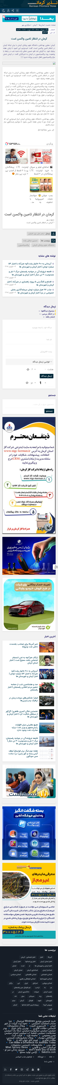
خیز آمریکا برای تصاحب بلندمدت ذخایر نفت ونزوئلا (24, 645)
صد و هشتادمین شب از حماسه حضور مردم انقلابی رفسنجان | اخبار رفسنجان (23, 687)
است (22, 966)
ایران (26, 983)
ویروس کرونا (47, 1005)
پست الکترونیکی (46, 352)
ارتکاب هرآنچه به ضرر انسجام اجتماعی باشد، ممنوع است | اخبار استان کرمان (24, 660)
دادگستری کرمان (23, 992)
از (29, 966)
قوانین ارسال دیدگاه (41, 362)
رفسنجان (49, 996)
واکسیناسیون (23, 245)
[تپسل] (3, 16)
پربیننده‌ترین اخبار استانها (30, 1005)
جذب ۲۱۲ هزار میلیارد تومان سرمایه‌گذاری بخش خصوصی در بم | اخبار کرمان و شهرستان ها (32, 291)
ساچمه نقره (31, 1035)
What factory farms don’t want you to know (31, 1049)
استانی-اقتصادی (30, 974)
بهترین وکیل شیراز (20, 1028)
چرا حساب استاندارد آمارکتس (32, 1022)
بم (51, 987)
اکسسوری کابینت (37, 1026)
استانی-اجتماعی (46, 974)
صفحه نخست (50, 25)
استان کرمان (18, 970)
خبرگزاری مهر (26, 25)
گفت (50, 1009)
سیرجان (31, 996)
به (45, 987)
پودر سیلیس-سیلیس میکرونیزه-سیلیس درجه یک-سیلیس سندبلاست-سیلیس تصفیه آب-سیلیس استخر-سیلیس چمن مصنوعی (29, 1031)
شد (15, 996)
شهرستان (49, 1000)
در (13, 992)
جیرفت (36, 992)
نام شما (49, 339)
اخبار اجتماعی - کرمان (28, 957)
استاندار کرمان (47, 970)
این (18, 983)
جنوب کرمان (48, 992)
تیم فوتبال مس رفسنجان (22, 987)
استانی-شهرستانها (46, 979)
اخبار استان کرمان (46, 961)
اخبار (41, 957)
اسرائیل (35, 983)
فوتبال (31, 1000)
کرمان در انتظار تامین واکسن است (29, 39)
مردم (13, 1000)
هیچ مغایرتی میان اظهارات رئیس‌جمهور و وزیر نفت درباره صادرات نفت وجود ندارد (25, 727)
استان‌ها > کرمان (39, 25)
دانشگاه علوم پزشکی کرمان (43, 245)
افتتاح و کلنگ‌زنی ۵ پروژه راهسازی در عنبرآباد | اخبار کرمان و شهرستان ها (30, 283)
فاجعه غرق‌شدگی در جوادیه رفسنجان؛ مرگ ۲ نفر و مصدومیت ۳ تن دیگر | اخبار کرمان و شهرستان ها (31, 273)
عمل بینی (51, 1045)
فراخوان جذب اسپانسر (24, 1056)
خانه (50, 1056)
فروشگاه (40, 1056)
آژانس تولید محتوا (28, 1052)
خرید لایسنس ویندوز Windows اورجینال (35, 1021)
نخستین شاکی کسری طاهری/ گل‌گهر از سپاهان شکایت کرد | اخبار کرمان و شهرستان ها (22, 714)
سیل (22, 996)
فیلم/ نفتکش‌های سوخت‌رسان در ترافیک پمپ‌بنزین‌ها (23, 699)
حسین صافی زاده (30, 240)
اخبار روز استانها (30, 961)
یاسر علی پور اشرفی (36, 233)
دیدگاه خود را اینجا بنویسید (42, 328)
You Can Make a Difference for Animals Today (31, 1041)
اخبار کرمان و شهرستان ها (43, 966)
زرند (40, 996)
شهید (39, 1000)
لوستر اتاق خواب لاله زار (26, 1040)
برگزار (11, 983)
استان (14, 966)
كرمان (22, 1000)
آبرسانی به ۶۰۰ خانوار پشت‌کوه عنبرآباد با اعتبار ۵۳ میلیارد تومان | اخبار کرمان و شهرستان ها (31, 265)
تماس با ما (48, 1061)
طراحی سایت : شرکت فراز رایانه (29, 1081)
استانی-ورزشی (47, 983)
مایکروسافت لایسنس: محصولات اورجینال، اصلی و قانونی (33, 1046)
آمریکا (50, 957)
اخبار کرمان (17, 961)
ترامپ (37, 987)
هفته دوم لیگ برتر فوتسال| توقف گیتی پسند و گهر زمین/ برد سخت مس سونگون (23, 753)
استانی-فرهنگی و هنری (27, 979)
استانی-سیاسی (16, 974)
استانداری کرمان (32, 970)
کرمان (15, 1005)
